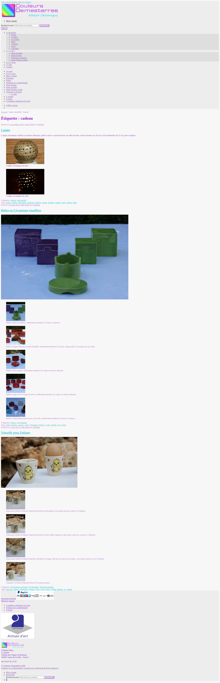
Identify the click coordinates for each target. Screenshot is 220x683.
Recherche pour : (8, 25)
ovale (48, 425)
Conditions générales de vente (18, 101)
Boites (13, 423)
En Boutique (22, 423)
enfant (53, 589)
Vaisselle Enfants (46, 587)
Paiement (9, 78)
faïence (38, 203)
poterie (69, 203)
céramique (22, 203)
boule (8, 203)
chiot (37, 589)
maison (58, 203)
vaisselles (15, 49)
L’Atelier (9, 96)
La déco (14, 37)
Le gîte (9, 65)
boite (8, 425)
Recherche (44, 25)
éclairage (30, 203)
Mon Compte (11, 21)
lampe (44, 203)
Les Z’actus (11, 62)
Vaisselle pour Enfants (15, 432)
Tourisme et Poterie (19, 58)
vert (58, 425)
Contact (9, 67)
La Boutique (11, 33)
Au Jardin (15, 39)
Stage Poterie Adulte (19, 60)
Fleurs (13, 35)
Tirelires (14, 44)
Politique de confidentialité (17, 83)
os (65, 589)
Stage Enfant (16, 55)
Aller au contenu (24, 2)
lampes (13, 200)
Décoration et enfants (19, 587)
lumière (51, 203)
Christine (40, 124)
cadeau (14, 203)
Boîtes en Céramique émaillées (21, 210)
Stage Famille (16, 53)
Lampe (5, 130)
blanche (9, 589)
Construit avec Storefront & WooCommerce (40, 668)
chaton (31, 589)
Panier (8, 80)
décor (48, 589)
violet (63, 425)
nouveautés (21, 200)
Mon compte (11, 672)
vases (13, 46)
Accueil (9, 71)
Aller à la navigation (9, 2)
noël (63, 203)
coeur (42, 589)
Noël (13, 42)
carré (27, 425)
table (75, 203)
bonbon (14, 425)
